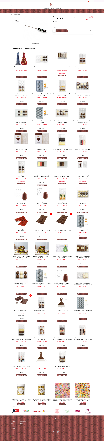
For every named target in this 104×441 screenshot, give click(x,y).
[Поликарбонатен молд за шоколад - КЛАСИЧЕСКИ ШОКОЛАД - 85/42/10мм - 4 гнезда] (62, 330)
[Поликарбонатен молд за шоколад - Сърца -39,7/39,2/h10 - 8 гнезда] (83, 113)
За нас (21, 426)
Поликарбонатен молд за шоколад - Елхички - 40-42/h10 (62, 121)
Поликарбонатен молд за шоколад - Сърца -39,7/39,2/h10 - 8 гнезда (82, 121)
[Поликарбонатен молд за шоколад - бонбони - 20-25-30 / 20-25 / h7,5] (83, 86)
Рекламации (12, 421)
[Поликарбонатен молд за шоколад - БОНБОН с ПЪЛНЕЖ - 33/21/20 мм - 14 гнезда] (42, 303)
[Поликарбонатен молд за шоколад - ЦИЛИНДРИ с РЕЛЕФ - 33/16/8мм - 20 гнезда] (83, 330)
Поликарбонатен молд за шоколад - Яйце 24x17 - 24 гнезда (62, 94)
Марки (21, 423)
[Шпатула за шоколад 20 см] (42, 357)
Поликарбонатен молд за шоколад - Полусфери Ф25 (42, 338)
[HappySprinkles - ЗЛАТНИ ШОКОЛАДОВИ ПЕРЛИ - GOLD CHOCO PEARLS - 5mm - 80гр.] (21, 390)
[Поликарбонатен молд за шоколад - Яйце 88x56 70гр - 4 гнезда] (21, 194)
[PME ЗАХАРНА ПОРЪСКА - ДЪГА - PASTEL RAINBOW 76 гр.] (83, 390)
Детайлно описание (30, 48)
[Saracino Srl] (36, 411)
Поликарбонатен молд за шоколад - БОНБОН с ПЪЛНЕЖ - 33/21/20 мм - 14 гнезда (42, 311)
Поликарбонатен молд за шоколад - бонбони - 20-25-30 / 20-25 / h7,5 (82, 94)
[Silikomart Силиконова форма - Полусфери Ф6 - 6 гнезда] (21, 221)
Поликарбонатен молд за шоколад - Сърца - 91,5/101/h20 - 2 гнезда (41, 148)
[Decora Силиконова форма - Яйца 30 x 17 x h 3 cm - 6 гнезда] (42, 86)
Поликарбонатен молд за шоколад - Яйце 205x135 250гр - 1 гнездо (83, 175)
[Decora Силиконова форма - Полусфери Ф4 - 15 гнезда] (83, 303)
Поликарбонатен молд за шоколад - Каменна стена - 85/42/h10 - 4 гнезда (62, 175)
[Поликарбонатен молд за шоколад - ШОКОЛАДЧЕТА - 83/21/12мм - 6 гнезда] (83, 140)
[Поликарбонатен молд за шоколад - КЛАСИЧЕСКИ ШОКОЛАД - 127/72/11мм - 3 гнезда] (62, 140)
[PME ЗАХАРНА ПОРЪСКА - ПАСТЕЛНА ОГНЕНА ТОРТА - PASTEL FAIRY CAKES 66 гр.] (62, 390)
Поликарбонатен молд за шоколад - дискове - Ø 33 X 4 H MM (21, 175)
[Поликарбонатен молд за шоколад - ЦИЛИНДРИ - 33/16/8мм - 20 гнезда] (83, 59)
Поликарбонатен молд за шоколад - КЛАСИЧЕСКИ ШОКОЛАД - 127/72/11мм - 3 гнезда (62, 148)
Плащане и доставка (14, 426)
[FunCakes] (26, 411)
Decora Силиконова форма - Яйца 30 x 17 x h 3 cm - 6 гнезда (41, 94)
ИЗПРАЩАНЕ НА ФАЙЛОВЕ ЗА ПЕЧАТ (75, 10)
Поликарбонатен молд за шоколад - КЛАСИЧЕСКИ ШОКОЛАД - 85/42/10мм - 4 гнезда (62, 338)
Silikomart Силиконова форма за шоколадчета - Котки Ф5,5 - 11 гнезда (42, 230)
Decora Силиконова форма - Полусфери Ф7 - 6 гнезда (82, 230)
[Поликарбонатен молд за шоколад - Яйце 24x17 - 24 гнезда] (62, 86)
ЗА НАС (20, 10)
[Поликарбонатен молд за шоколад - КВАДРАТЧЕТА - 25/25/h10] (83, 248)
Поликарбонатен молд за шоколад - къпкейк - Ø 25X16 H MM (42, 67)
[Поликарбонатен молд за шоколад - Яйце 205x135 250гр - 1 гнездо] (83, 164)
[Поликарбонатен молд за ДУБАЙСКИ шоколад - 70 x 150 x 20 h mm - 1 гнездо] (42, 248)
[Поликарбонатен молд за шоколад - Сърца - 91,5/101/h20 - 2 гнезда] (42, 139)
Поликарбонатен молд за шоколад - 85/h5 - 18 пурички (62, 67)
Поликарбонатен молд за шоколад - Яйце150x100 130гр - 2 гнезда (62, 284)
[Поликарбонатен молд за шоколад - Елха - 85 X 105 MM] (62, 248)
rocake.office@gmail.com (62, 420)
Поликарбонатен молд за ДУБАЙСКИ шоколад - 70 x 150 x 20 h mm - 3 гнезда (21, 257)
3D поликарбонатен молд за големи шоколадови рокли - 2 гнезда (21, 67)
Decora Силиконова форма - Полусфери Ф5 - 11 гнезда (41, 121)
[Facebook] (92, 1)
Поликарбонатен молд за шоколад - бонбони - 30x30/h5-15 (21, 121)
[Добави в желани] (92, 28)
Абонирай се (14, 406)
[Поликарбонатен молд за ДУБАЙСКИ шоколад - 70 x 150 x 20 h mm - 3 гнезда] (21, 248)
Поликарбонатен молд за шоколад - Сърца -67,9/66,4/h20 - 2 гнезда (21, 148)
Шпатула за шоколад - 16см (62, 310)
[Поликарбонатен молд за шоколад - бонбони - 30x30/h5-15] (21, 113)
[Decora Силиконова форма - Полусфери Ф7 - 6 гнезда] (83, 221)
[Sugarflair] (46, 411)
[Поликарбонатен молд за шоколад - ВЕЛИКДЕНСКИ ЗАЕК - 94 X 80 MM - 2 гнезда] (83, 276)
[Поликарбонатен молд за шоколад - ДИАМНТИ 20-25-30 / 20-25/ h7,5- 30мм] (21, 357)
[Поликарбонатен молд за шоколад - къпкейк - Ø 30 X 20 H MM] (21, 86)
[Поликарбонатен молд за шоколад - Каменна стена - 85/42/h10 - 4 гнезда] (62, 164)
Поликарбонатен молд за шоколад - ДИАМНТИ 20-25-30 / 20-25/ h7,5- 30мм (21, 365)
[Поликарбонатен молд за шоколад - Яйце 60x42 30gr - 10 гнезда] (42, 193)
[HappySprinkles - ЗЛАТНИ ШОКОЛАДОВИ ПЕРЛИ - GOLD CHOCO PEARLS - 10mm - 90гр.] (42, 390)
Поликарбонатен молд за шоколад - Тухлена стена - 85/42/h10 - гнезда (42, 175)
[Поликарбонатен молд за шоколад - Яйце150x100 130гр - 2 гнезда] (62, 276)
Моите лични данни (90, 436)
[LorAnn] (87, 411)
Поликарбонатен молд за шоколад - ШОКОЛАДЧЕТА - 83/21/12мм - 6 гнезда (83, 148)
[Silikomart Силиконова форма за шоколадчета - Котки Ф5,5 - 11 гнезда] (42, 219)
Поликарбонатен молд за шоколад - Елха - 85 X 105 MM (62, 257)
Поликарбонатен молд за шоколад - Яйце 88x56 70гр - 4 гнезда (21, 203)
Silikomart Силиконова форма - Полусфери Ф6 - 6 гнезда (21, 230)
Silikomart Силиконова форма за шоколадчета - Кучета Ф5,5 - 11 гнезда (62, 230)
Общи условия (23, 421)
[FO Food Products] (16, 411)
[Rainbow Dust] (77, 411)
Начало (12, 14)
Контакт (11, 423)
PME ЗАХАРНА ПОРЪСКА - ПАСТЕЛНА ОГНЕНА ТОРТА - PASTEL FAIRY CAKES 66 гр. (62, 400)
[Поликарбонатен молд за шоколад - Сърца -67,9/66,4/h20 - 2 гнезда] (21, 139)
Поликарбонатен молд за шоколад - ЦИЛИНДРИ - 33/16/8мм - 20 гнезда (83, 67)
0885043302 (60, 423)
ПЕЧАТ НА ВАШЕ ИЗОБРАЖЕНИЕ (54, 10)
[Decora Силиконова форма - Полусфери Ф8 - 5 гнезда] (42, 276)
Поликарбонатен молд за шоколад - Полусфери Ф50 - (82, 203)
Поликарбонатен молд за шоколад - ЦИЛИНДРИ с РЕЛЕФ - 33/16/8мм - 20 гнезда (82, 338)
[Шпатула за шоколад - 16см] (62, 303)
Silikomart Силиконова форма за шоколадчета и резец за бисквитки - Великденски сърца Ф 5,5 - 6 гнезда (21, 311)
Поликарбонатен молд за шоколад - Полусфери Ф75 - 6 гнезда (21, 284)
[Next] (92, 393)
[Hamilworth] (67, 411)
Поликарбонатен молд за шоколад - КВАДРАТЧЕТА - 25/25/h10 (82, 257)
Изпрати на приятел (35, 43)
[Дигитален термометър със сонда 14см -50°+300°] (35, 40)
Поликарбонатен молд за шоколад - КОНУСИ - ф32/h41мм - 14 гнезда (62, 365)
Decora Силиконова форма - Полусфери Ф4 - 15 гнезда (82, 311)
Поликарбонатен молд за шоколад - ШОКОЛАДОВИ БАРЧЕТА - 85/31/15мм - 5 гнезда (21, 338)
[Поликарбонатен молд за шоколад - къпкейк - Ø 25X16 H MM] (42, 59)
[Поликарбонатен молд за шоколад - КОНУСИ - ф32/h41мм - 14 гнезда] (62, 357)
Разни (22, 14)
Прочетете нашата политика (39, 436)
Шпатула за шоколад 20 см (42, 364)
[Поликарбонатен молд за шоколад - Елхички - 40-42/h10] (62, 113)
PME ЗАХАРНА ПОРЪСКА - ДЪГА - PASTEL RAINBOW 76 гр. (83, 400)
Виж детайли (62, 75)
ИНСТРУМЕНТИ (17, 14)
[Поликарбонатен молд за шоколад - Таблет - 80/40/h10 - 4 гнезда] (62, 194)
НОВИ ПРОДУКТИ (38, 10)
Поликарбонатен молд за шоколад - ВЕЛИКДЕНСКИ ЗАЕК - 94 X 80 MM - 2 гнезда (83, 284)
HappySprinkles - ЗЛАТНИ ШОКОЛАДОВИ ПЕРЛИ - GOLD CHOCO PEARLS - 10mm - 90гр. (41, 400)
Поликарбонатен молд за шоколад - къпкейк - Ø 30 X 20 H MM (21, 94)
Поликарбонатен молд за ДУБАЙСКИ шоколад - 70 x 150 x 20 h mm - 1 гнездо (42, 257)
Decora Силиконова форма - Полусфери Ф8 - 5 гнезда (41, 284)
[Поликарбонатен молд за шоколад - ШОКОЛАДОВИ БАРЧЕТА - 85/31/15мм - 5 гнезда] (21, 330)
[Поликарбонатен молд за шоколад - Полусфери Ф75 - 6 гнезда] (21, 276)
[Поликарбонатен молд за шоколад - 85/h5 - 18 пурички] (62, 55)
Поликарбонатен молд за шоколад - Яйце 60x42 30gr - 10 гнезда (42, 203)
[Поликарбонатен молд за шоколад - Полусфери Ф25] (42, 330)
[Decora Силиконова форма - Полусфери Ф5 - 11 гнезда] (42, 113)
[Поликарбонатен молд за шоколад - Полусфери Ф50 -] (82, 194)
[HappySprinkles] (57, 411)
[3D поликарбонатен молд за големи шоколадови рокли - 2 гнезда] (21, 59)
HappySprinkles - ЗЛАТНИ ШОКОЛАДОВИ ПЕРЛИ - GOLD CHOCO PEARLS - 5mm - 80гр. (21, 400)
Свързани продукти (17, 48)
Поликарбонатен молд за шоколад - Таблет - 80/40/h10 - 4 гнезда (62, 203)
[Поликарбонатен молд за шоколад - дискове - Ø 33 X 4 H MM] (21, 167)
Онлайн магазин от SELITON (52, 439)
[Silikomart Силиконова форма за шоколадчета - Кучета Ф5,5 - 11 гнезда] (62, 219)
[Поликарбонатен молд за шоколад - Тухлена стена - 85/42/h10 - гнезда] (42, 164)
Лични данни (12, 428)
